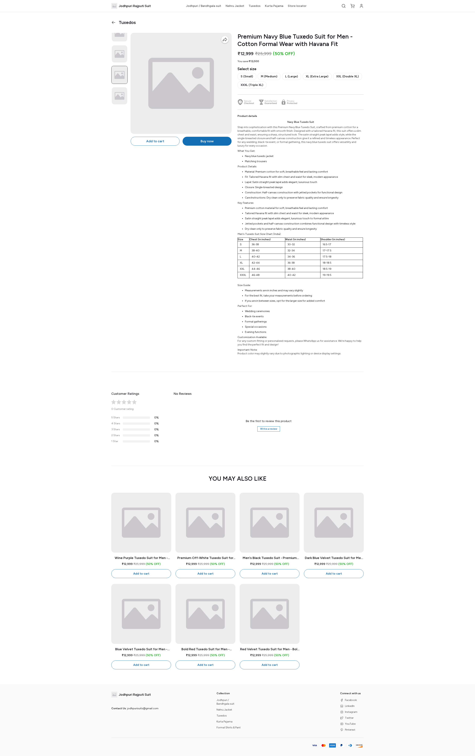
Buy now (207, 141)
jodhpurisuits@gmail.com (142, 708)
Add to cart (155, 141)
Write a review (268, 428)
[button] (343, 6)
